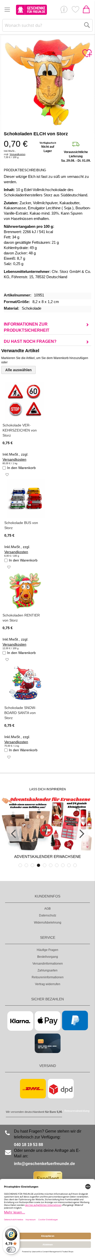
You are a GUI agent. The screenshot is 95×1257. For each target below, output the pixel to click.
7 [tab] (57, 865)
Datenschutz (47, 915)
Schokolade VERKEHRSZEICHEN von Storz (20, 430)
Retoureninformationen (48, 977)
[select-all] (18, 370)
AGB (47, 908)
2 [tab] (26, 865)
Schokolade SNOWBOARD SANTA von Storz (20, 713)
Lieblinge (75, 11)
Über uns (64, 11)
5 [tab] (44, 865)
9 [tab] (69, 865)
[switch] (11, 1249)
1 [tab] (20, 865)
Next (81, 833)
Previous (14, 833)
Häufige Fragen (47, 950)
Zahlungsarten (47, 970)
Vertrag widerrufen (47, 984)
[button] (7, 474)
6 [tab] (50, 865)
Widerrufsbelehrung (47, 922)
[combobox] (47, 25)
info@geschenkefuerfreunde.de (44, 1163)
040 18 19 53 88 (28, 1144)
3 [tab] (32, 865)
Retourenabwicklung (76, 1110)
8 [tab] (63, 865)
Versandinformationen (47, 963)
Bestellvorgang (47, 957)
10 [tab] (75, 865)
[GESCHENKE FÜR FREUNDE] (31, 9)
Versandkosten (17, 154)
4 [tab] (38, 865)
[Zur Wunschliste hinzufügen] (87, 53)
